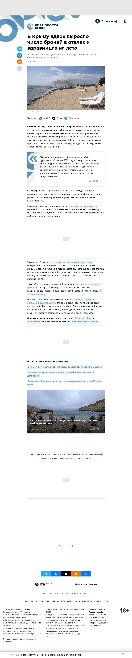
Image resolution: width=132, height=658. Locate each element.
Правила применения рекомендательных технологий (21, 640)
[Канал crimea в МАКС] (86, 573)
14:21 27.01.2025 (33, 62)
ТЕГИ (106, 601)
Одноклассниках (78, 322)
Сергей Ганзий (96, 454)
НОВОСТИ (29, 601)
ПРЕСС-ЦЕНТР (42, 601)
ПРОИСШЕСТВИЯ (73, 593)
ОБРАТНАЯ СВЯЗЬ (83, 601)
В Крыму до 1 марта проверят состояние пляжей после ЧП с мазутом (65, 367)
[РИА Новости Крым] (42, 26)
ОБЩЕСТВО (59, 593)
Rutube (94, 322)
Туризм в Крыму (43, 454)
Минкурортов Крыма (49, 458)
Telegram (79, 318)
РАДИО (55, 601)
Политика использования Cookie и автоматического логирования (18, 630)
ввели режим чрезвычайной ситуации (73, 262)
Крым (32, 454)
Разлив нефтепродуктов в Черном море (75, 458)
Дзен (88, 318)
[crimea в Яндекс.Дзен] (66, 573)
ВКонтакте (34, 322)
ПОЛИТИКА (47, 593)
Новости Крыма (59, 454)
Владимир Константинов (77, 454)
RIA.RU (97, 601)
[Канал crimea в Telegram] (46, 573)
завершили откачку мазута (83, 206)
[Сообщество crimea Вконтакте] (56, 573)
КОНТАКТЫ (66, 601)
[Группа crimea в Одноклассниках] (76, 573)
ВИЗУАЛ (86, 593)
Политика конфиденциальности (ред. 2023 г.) (22, 635)
